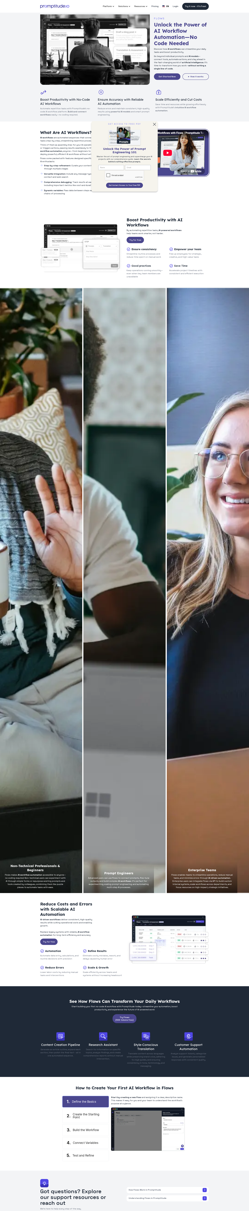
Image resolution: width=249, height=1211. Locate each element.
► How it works (195, 76)
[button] (109, 6)
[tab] (85, 1101)
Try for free (135, 240)
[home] (54, 6)
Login (175, 6)
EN (167, 6)
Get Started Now (167, 76)
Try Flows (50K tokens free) (124, 1018)
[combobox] (165, 6)
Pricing (154, 6)
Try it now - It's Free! (195, 6)
